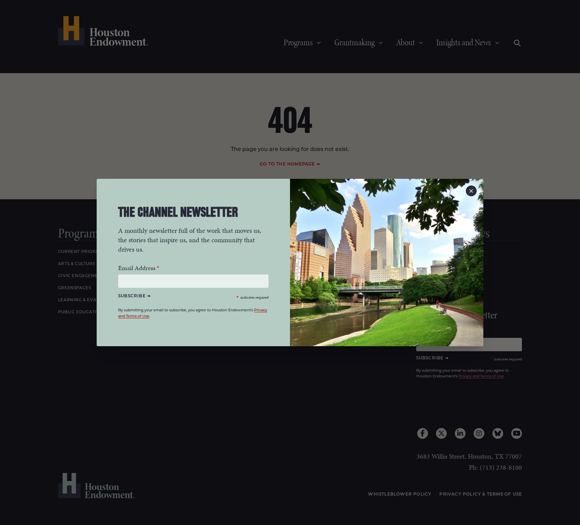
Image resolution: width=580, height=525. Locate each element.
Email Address (136, 268)
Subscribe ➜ (134, 296)
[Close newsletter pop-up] (471, 191)
